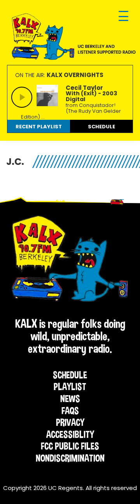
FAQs (70, 410)
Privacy (70, 422)
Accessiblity (70, 434)
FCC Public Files (70, 446)
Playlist (70, 386)
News (70, 398)
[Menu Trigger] (123, 16)
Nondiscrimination (70, 458)
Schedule (70, 375)
